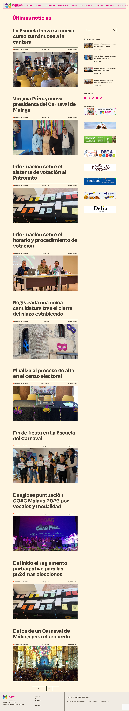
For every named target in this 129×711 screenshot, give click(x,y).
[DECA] (100, 153)
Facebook (38, 701)
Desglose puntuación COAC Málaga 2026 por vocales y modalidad (41, 500)
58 (49, 689)
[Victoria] (100, 111)
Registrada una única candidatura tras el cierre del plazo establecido (43, 308)
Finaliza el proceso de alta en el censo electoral (43, 373)
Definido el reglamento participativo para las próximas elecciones (40, 568)
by (73, 49)
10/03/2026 (45, 514)
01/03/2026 (45, 582)
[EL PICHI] (100, 195)
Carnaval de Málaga (21, 49)
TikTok (37, 703)
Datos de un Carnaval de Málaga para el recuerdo (41, 633)
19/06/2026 (45, 49)
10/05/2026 (45, 117)
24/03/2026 (45, 446)
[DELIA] (100, 209)
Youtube (38, 705)
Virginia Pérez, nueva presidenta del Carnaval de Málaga (44, 104)
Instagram (38, 696)
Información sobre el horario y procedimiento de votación (45, 240)
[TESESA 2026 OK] (100, 139)
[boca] (100, 181)
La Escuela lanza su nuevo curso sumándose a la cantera (43, 36)
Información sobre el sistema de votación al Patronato (39, 172)
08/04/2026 (45, 384)
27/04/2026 (45, 321)
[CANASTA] (100, 167)
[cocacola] (100, 125)
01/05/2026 (45, 253)
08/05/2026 (45, 185)
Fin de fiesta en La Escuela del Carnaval (44, 435)
